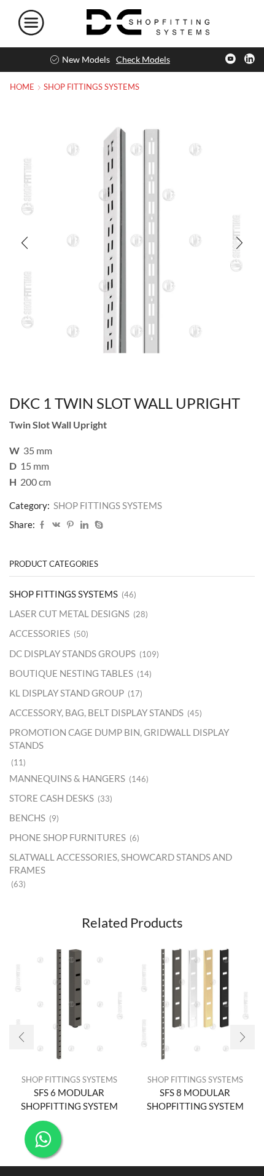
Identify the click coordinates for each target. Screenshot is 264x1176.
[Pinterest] (70, 525)
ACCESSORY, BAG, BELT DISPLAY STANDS (96, 712)
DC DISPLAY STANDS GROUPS (72, 653)
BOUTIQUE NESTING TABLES (71, 673)
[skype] (97, 525)
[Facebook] (42, 525)
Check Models (143, 59)
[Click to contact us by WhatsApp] (43, 1139)
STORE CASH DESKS (51, 797)
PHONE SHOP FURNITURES (67, 837)
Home (22, 87)
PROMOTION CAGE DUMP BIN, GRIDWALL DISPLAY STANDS (119, 739)
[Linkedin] (249, 59)
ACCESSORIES (39, 633)
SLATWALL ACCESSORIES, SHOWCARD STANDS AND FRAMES (120, 863)
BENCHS (27, 817)
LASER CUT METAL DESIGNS (69, 613)
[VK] (56, 525)
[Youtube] (230, 59)
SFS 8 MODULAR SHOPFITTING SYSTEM (195, 1099)
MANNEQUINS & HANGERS (67, 778)
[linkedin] (84, 525)
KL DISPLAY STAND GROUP (66, 692)
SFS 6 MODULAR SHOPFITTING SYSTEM (69, 1099)
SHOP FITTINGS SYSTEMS (91, 87)
